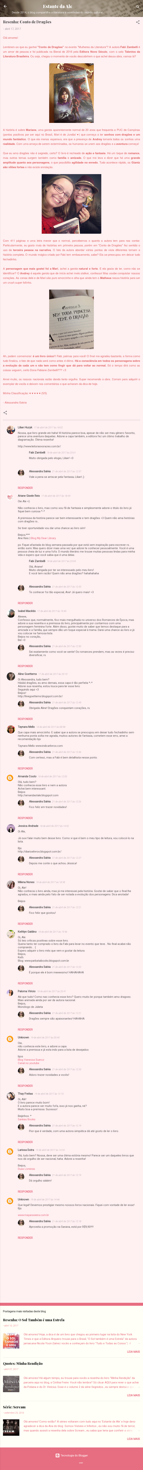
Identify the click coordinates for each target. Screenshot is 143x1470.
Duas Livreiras (26, 1169)
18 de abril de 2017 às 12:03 (52, 776)
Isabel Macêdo (27, 611)
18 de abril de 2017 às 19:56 (52, 931)
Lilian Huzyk (25, 427)
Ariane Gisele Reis (29, 495)
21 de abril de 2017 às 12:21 (66, 907)
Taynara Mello (26, 726)
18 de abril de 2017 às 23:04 (61, 561)
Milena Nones (26, 882)
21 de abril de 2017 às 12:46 (66, 752)
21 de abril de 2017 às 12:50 (66, 646)
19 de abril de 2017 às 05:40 (45, 1037)
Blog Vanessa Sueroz (31, 1059)
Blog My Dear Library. (43, 538)
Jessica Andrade (28, 826)
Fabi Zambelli (37, 452)
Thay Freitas (25, 1093)
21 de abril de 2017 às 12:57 (66, 471)
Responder (25, 487)
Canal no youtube (28, 1063)
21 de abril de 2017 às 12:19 (66, 1125)
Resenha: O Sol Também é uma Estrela (33, 1320)
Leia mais (133, 1351)
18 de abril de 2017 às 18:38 (50, 882)
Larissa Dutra (26, 1150)
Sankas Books (26, 1119)
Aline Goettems (27, 674)
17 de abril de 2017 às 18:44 (55, 495)
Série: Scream (14, 1407)
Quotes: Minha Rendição (23, 1363)
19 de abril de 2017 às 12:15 (48, 1093)
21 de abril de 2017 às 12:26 (66, 801)
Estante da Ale (57, 6)
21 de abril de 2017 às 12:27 (66, 857)
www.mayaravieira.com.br (33, 1215)
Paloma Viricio (27, 991)
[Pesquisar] (138, 7)
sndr (81, 1463)
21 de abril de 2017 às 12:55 (66, 586)
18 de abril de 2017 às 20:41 (51, 991)
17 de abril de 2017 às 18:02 (48, 427)
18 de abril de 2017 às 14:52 (54, 826)
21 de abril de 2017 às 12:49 (66, 702)
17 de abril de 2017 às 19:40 (51, 611)
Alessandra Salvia (40, 471)
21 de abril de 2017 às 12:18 (66, 1221)
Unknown (23, 1037)
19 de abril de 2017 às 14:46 (45, 1199)
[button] (138, 23)
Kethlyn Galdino (27, 931)
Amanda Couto (27, 776)
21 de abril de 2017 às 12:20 (66, 1069)
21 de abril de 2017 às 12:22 (66, 967)
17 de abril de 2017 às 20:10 (52, 674)
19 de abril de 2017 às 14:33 (50, 1150)
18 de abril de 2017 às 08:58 (50, 727)
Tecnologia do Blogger (74, 1455)
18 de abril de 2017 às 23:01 (61, 452)
